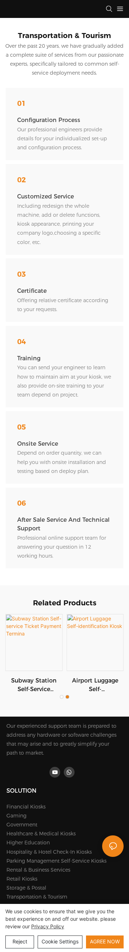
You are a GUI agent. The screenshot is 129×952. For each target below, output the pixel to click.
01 (21, 103)
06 (21, 503)
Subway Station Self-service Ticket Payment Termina (34, 685)
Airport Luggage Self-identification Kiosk (95, 685)
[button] (61, 696)
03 (21, 274)
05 (21, 427)
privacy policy (47, 926)
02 (21, 179)
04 (21, 341)
